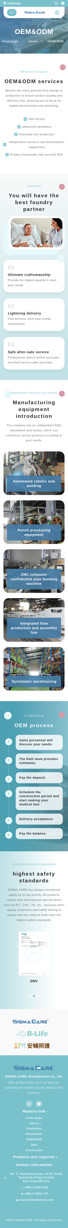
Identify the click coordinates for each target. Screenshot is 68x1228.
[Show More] (34, 953)
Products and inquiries (34, 1157)
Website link (34, 1111)
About (34, 1123)
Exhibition (34, 1128)
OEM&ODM (34, 1139)
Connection (34, 1150)
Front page (34, 1117)
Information (34, 1133)
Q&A (34, 1144)
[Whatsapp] (56, 3)
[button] (27, 996)
